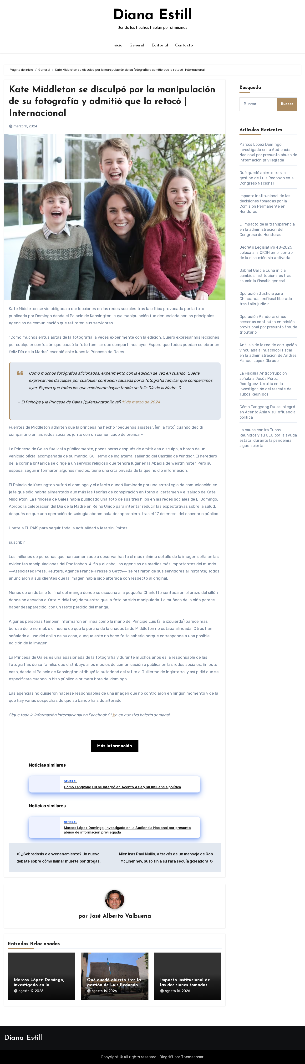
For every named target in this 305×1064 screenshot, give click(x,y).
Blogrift (166, 1057)
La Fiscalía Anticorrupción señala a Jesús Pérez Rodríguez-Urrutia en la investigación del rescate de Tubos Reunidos (265, 383)
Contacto (184, 45)
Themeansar (192, 1057)
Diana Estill (152, 16)
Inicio (117, 45)
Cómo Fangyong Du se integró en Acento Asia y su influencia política (267, 412)
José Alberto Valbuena (120, 916)
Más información (114, 745)
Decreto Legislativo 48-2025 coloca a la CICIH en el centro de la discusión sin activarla (266, 252)
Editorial (160, 45)
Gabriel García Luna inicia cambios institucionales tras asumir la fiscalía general (265, 275)
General (136, 45)
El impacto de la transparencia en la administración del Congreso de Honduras (267, 229)
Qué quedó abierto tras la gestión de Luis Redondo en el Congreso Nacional (114, 985)
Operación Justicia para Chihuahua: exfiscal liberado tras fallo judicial (265, 298)
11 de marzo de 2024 (141, 402)
